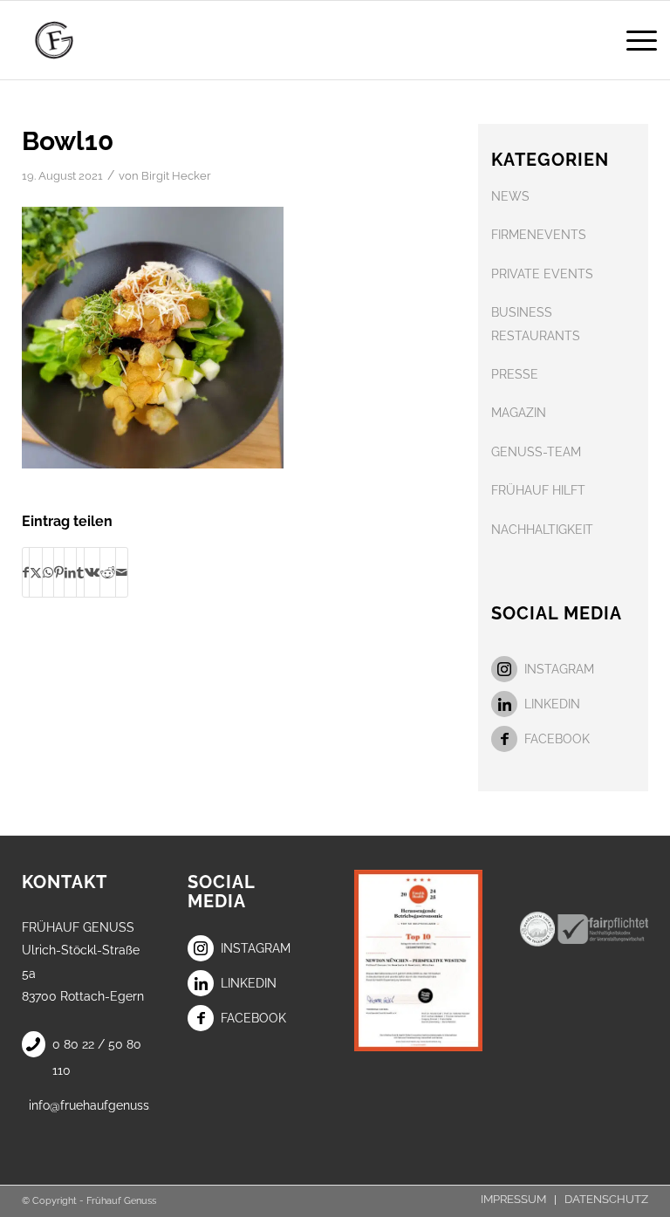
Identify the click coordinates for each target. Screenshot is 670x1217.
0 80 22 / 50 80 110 (96, 1057)
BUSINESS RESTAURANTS (535, 323)
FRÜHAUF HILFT (538, 490)
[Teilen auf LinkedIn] (70, 572)
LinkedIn (552, 704)
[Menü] (633, 40)
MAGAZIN (518, 413)
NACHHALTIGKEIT (542, 530)
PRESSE (514, 374)
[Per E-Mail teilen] (121, 572)
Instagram (559, 669)
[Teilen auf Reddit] (107, 572)
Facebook (557, 739)
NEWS (510, 196)
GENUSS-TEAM (536, 452)
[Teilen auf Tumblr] (80, 572)
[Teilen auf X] (36, 572)
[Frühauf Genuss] (78, 40)
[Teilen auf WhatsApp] (48, 572)
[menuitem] (633, 40)
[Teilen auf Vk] (92, 572)
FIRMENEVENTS (538, 235)
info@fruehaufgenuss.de (89, 1105)
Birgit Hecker (176, 175)
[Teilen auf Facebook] (26, 572)
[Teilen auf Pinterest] (59, 572)
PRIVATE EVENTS (542, 274)
